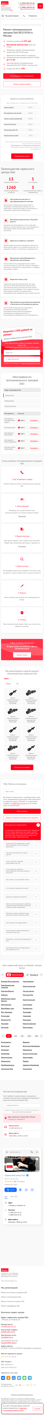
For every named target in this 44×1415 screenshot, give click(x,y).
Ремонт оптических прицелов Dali (14, 1292)
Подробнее (22, 516)
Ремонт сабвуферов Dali (10, 1306)
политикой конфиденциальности (30, 363)
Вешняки (26, 1042)
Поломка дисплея (9, 428)
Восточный (5, 1046)
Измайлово (5, 1054)
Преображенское (7, 1065)
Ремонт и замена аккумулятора (13, 118)
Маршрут (12, 1189)
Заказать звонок (22, 655)
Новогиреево (28, 1057)
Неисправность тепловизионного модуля (9, 420)
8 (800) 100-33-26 (8, 1332)
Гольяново (5, 1050)
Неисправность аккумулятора (9, 434)
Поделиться (3, 1378)
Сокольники (27, 1069)
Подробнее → (34, 420)
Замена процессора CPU (11, 130)
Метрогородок (6, 1057)
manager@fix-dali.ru (9, 1343)
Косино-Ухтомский (30, 1054)
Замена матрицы (9, 107)
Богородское (6, 1042)
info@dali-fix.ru (7, 1337)
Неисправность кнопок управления (10, 441)
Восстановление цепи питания (12, 113)
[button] (2, 975)
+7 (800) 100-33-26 (27, 7)
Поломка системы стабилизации (9, 448)
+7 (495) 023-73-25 (27, 3)
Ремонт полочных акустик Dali (12, 1301)
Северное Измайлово (31, 1065)
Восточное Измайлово (31, 1046)
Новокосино (5, 1061)
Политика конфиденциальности (22, 1395)
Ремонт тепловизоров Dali (11, 1297)
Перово (26, 1061)
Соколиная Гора (7, 1069)
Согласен (37, 1409)
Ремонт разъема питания (11, 135)
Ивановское (27, 1050)
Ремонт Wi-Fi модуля (10, 124)
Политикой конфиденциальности (21, 1112)
